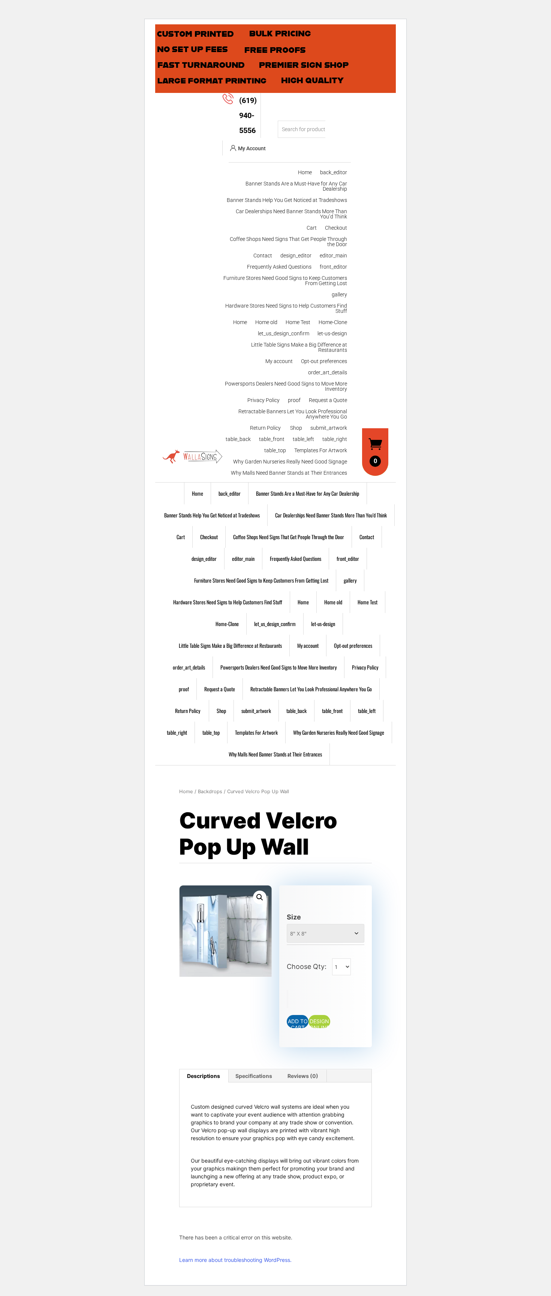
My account (279, 361)
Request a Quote (328, 400)
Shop (296, 428)
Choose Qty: (307, 966)
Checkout (336, 228)
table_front (271, 439)
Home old (266, 322)
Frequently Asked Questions (279, 267)
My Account (252, 148)
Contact (262, 256)
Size (294, 917)
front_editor (333, 267)
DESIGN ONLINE (319, 1023)
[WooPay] (287, 999)
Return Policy (266, 428)
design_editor (295, 256)
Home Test (298, 322)
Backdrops (210, 791)
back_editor (333, 172)
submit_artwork (328, 428)
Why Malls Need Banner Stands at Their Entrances (289, 473)
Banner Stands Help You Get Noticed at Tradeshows (287, 200)
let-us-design (332, 333)
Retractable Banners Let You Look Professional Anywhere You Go (292, 414)
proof (294, 400)
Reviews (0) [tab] (302, 1076)
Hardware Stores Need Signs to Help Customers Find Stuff (286, 308)
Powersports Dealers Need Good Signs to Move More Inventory (286, 386)
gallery (339, 294)
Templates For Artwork (320, 450)
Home (305, 172)
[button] (260, 897)
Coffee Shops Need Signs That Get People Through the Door (288, 241)
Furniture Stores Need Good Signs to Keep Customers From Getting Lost (285, 280)
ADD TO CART (298, 1023)
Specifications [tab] (253, 1076)
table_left (303, 439)
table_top (275, 450)
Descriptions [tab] (203, 1076)
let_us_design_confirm (283, 333)
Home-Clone (333, 322)
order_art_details (327, 372)
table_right (334, 439)
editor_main (333, 256)
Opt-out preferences (324, 361)
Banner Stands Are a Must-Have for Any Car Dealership (296, 186)
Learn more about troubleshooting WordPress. (235, 1260)
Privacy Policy (263, 400)
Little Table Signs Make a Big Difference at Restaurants (299, 347)
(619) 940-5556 (248, 115)
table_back (238, 439)
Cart (312, 228)
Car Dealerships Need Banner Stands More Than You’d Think (291, 214)
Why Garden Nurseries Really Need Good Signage (290, 462)
